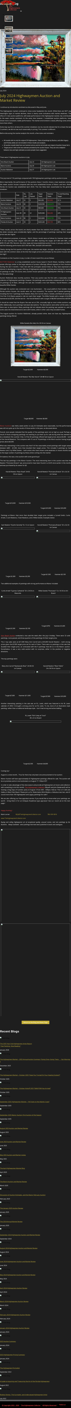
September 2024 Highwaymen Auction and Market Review (20, 1235)
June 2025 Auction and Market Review (13, 1142)
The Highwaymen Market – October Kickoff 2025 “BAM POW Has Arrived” (25, 1088)
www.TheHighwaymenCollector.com (13, 818)
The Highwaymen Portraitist (10, 1368)
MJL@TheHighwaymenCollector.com (28, 814)
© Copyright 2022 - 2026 (10, 1405)
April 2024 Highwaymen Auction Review (13, 1288)
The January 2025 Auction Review (11, 1208)
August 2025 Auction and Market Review (14, 1128)
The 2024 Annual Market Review (11, 1222)
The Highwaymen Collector (30, 1405)
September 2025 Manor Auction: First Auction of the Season (20, 1115)
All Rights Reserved (49, 1405)
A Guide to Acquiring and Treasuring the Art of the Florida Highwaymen (24, 1381)
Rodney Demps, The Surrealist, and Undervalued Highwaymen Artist (23, 1395)
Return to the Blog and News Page (35, 1022)
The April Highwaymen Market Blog (12, 1168)
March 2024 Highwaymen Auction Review (14, 1301)
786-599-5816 (52, 814)
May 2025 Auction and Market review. (13, 1155)
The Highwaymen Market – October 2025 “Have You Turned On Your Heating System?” (30, 1075)
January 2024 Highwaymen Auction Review (14, 1328)
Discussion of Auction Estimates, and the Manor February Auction (22, 1195)
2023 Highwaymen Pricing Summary (12, 1355)
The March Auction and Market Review (13, 1182)
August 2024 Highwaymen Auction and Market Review (18, 1248)
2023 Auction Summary (8, 1341)
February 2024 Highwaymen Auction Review (15, 1315)
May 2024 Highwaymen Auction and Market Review (17, 1275)
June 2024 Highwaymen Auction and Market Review (18, 1262)
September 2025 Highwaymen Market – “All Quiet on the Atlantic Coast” (25, 1102)
